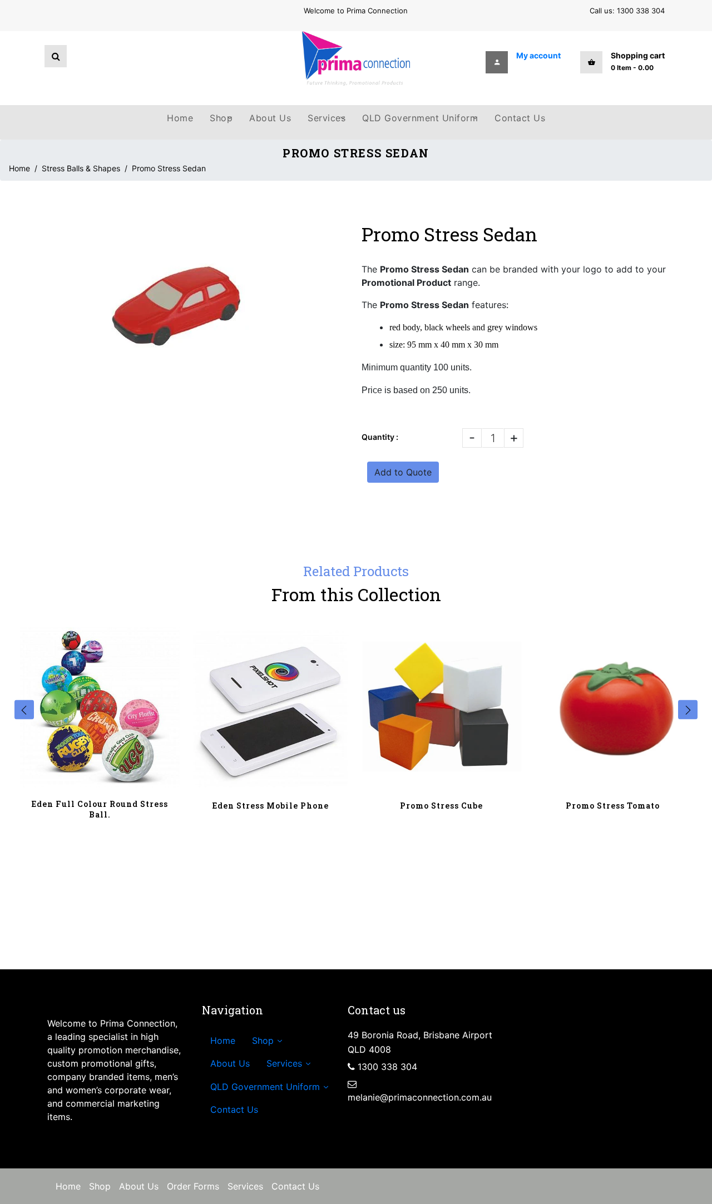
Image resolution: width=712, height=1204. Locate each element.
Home (19, 168)
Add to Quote (403, 472)
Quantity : (380, 437)
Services (245, 1186)
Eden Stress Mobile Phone (270, 805)
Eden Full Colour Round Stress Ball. (100, 809)
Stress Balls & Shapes (81, 168)
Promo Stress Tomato (613, 805)
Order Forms (193, 1186)
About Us (139, 1186)
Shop (100, 1186)
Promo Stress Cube (441, 805)
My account (538, 55)
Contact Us (295, 1186)
